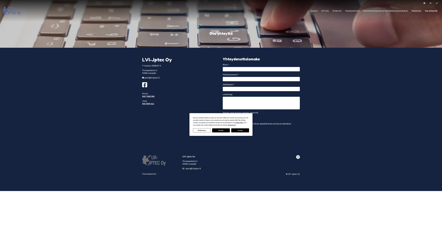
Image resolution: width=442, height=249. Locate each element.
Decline (220, 130)
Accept (240, 130)
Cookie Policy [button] (239, 122)
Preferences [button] (232, 125)
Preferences (202, 130)
